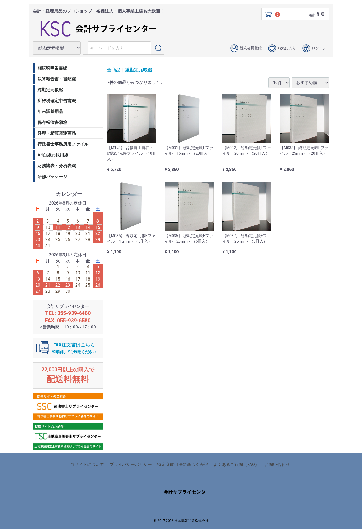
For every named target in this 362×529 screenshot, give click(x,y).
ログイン (319, 48)
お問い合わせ (277, 464)
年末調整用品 (50, 111)
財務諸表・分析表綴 (57, 165)
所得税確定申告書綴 (57, 100)
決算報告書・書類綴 (57, 78)
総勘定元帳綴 (138, 69)
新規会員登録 (251, 48)
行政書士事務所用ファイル (63, 143)
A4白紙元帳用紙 (53, 154)
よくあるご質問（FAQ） (236, 464)
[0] (268, 14)
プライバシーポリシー (130, 464)
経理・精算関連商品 (57, 133)
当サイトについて (87, 464)
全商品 (114, 69)
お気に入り (286, 48)
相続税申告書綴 (52, 67)
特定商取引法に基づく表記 (182, 464)
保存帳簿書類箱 (52, 122)
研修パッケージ (52, 176)
